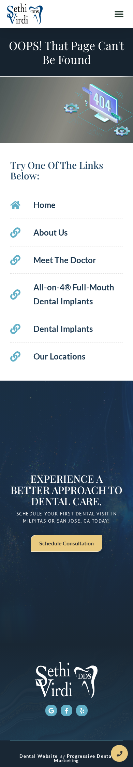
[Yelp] (82, 710)
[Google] (51, 710)
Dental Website (38, 756)
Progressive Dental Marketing (84, 758)
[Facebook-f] (66, 710)
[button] (119, 14)
